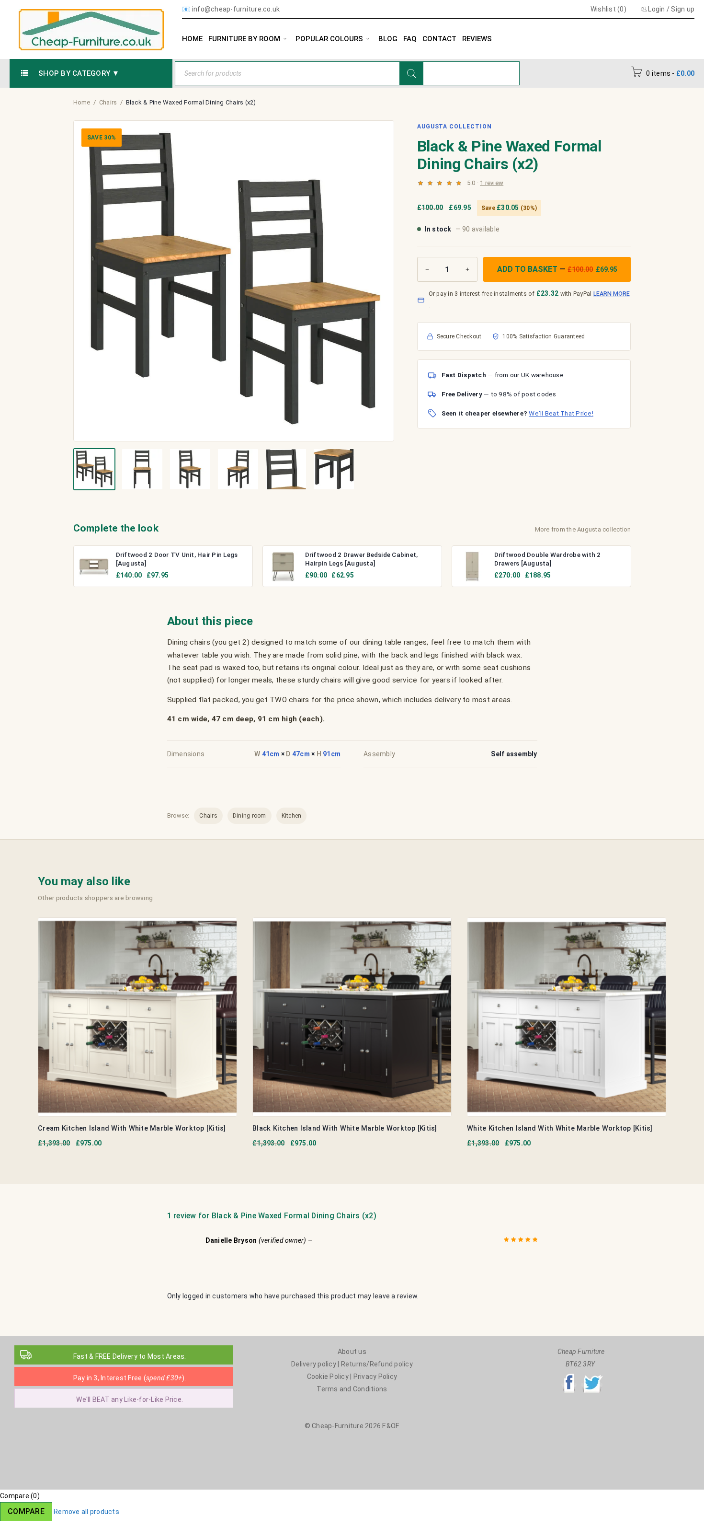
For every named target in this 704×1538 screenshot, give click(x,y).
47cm (298, 754)
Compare (26, 1511)
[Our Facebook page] (568, 1376)
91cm (329, 754)
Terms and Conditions (352, 1389)
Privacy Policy (375, 1376)
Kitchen (292, 815)
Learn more (611, 293)
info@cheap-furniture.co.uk (236, 9)
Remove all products (86, 1511)
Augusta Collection (454, 126)
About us (352, 1351)
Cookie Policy (328, 1376)
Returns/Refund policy (377, 1364)
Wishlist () (607, 9)
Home (82, 102)
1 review (491, 182)
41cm (267, 754)
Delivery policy (313, 1364)
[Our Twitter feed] (591, 1376)
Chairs (108, 102)
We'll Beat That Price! (561, 413)
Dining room (249, 815)
